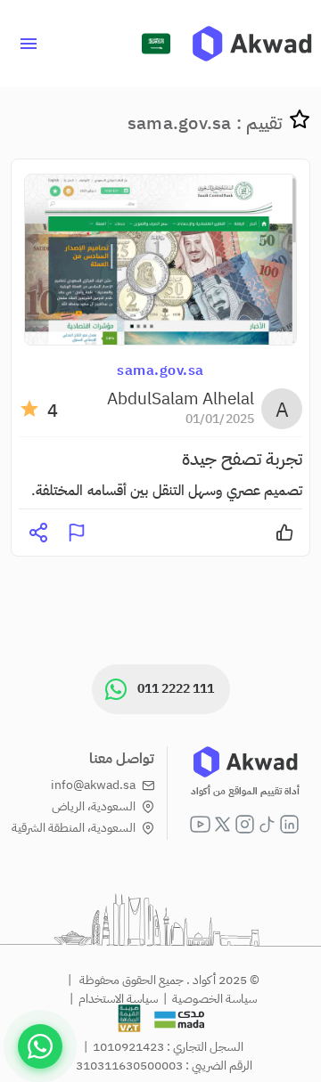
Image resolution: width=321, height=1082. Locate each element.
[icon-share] (38, 533)
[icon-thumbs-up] (284, 533)
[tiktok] (267, 824)
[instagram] (245, 824)
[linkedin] (289, 824)
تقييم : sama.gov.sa (205, 123)
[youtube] (200, 824)
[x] (222, 824)
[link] (252, 43)
